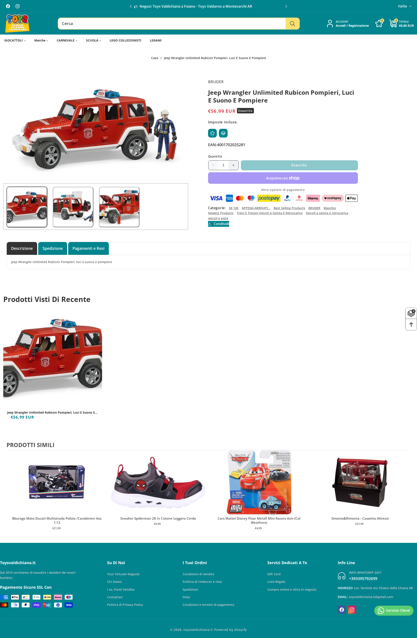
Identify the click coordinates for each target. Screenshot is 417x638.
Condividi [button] (221, 223)
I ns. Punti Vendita (120, 589)
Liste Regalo (276, 582)
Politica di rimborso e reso (202, 582)
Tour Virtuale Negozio (123, 574)
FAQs (186, 597)
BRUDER (314, 208)
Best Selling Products (289, 208)
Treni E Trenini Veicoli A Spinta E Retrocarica (270, 213)
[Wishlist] (212, 133)
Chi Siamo (114, 582)
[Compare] (223, 133)
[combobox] (178, 23)
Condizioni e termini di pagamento (208, 605)
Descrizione (22, 248)
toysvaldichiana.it (198, 630)
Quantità (215, 156)
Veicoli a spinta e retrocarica (327, 213)
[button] (286, 6)
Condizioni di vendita (198, 574)
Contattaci (115, 597)
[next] (406, 494)
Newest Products (220, 213)
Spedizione (53, 248)
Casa (154, 58)
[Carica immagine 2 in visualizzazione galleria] (73, 207)
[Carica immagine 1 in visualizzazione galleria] (27, 207)
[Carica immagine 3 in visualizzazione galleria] (119, 207)
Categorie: (217, 207)
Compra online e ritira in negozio (291, 589)
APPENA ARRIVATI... (256, 208)
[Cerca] (292, 23)
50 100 (233, 208)
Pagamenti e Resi (88, 248)
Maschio (330, 208)
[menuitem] (15, 40)
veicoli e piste (218, 218)
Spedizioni (190, 589)
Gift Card (274, 574)
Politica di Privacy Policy (125, 605)
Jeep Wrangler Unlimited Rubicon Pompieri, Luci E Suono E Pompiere (51, 412)
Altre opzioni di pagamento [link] (283, 190)
